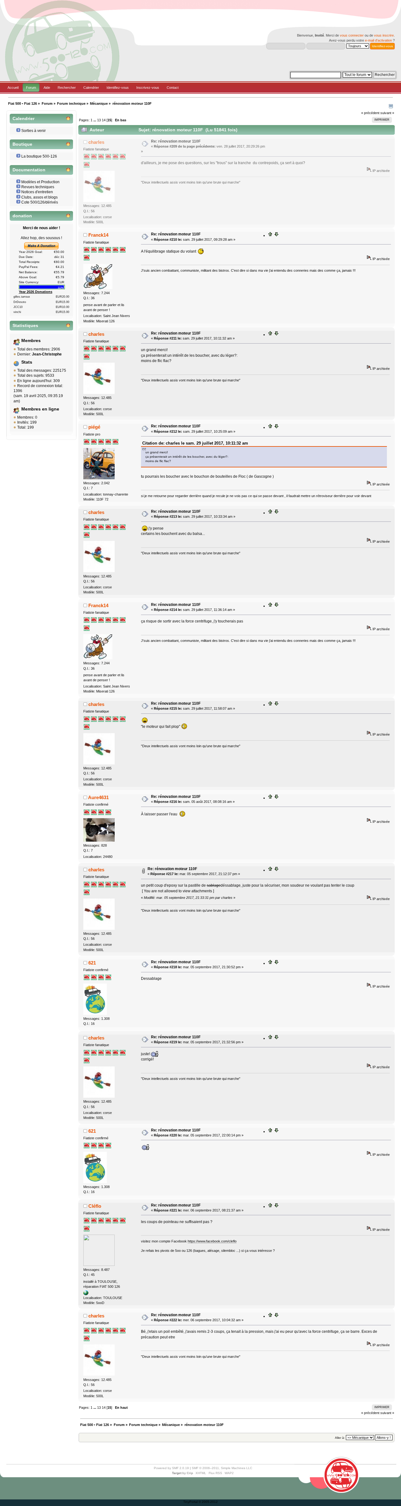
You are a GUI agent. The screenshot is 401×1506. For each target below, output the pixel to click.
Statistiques (25, 325)
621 (92, 962)
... (95, 120)
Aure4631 (98, 797)
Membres (31, 340)
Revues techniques (37, 187)
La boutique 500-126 (39, 156)
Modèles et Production (40, 182)
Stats (26, 362)
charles (96, 142)
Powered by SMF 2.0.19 (171, 1468)
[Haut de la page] (270, 235)
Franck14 (98, 235)
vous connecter (352, 35)
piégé (94, 427)
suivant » (387, 113)
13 (99, 120)
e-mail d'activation (378, 40)
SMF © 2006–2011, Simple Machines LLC (222, 1468)
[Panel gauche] (391, 107)
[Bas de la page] (276, 235)
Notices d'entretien (37, 192)
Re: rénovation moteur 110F (175, 141)
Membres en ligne (40, 409)
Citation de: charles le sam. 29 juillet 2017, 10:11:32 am (195, 443)
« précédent (370, 113)
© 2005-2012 (208, 1501)
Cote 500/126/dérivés (39, 202)
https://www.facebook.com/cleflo (212, 1241)
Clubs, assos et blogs (39, 197)
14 (104, 120)
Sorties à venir (33, 130)
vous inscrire (384, 35)
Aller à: (340, 1437)
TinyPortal (190, 1501)
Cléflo (94, 1206)
